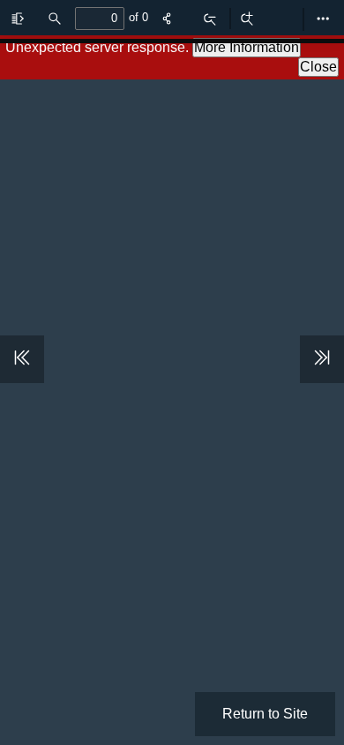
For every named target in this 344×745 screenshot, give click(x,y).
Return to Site (265, 713)
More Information (246, 47)
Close (318, 66)
